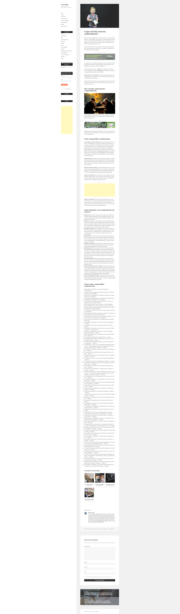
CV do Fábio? (63, 16)
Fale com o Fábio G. (64, 26)
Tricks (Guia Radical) (100, 520)
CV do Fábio (64, 4)
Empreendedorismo (64, 39)
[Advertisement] (67, 120)
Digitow (106, 520)
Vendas (62, 58)
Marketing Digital (64, 47)
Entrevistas (63, 41)
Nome (85, 562)
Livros (62, 45)
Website (62, 14)
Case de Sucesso (64, 35)
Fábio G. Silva (95, 528)
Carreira (62, 34)
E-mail (86, 566)
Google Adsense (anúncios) (103, 151)
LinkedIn (62, 24)
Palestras (62, 49)
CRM (62, 37)
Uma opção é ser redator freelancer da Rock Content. (100, 172)
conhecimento (111, 528)
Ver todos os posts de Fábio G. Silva (97, 521)
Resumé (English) (64, 22)
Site (85, 571)
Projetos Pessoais (64, 18)
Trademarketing (64, 52)
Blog (62, 12)
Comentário (87, 546)
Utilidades (63, 56)
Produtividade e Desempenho (66, 50)
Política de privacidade (68, 88)
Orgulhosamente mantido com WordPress (91, 611)
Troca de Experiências (65, 54)
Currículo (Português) (65, 20)
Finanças (62, 43)
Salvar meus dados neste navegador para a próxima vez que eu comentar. (99, 576)
